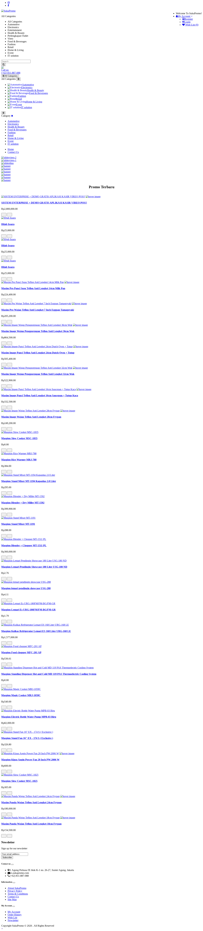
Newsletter (13, 920)
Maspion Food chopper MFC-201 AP (21, 652)
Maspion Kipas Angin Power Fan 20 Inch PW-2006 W (30, 759)
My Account (14, 911)
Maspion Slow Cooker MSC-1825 (19, 781)
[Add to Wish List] (3, 214)
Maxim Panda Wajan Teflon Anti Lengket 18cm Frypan (31, 823)
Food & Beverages (38, 93)
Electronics (26, 87)
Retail (19, 99)
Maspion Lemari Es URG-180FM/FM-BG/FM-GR (28, 609)
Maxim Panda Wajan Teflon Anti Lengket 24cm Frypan (31, 802)
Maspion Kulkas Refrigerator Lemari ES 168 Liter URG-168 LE (36, 631)
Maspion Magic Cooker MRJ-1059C (21, 695)
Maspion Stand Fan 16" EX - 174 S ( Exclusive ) (27, 738)
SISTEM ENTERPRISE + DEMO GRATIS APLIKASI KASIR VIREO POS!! (44, 202)
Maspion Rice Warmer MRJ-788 (18, 459)
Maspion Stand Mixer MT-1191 (18, 524)
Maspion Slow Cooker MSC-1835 (19, 438)
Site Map (12, 899)
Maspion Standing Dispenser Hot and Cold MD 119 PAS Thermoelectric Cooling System (48, 674)
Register (189, 19)
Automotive (28, 84)
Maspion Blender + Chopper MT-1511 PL (23, 545)
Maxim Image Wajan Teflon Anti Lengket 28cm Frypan (31, 416)
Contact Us (13, 152)
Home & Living (34, 101)
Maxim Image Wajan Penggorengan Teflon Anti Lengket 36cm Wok (37, 331)
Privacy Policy (15, 891)
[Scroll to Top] (101, 928)
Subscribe (7, 857)
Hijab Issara (7, 224)
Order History (15, 914)
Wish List (12, 917)
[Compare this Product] (9, 214)
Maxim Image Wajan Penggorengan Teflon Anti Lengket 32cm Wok (37, 374)
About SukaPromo (17, 888)
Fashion (22, 96)
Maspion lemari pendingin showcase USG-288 (26, 588)
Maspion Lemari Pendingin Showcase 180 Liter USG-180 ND (34, 566)
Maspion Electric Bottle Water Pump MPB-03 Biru (28, 716)
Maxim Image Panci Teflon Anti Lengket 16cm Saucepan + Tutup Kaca (39, 395)
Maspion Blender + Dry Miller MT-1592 (22, 502)
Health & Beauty (35, 90)
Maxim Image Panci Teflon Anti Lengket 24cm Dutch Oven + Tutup (37, 352)
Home (11, 149)
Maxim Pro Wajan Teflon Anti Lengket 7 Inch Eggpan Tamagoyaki (37, 309)
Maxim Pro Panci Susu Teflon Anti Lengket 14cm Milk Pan (33, 288)
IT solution (26, 107)
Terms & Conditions (18, 893)
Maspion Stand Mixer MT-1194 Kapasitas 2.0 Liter (28, 481)
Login (187, 22)
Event (19, 104)
